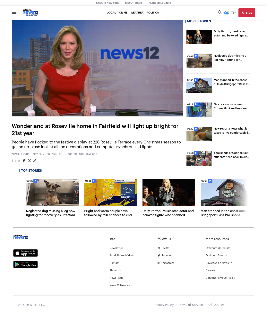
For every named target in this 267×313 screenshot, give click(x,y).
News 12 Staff (20, 154)
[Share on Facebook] (23, 160)
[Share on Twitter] (29, 160)
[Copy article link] (34, 160)
